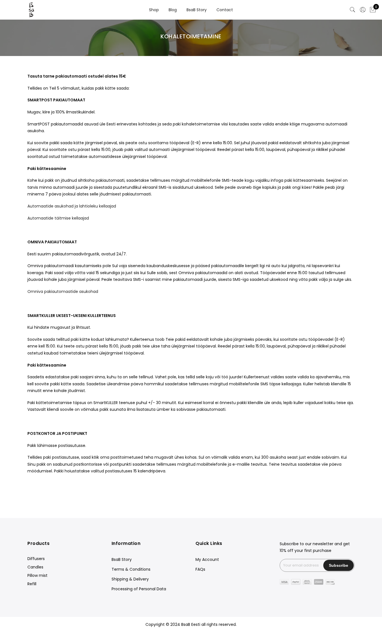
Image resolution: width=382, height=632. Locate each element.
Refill (31, 584)
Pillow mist (37, 575)
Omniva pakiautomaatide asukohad (62, 291)
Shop (154, 10)
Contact (224, 10)
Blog (173, 10)
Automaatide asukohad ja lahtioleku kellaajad (71, 206)
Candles (35, 567)
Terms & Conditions (131, 569)
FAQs (200, 569)
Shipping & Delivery (130, 579)
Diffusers (36, 558)
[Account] (362, 10)
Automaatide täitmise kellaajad (58, 218)
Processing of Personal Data (139, 589)
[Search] (353, 10)
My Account (207, 559)
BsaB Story (197, 10)
